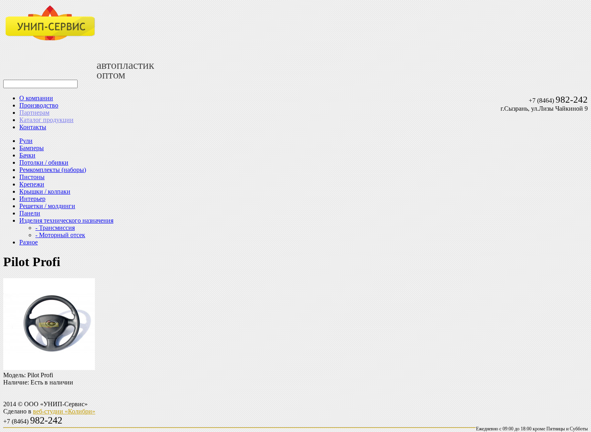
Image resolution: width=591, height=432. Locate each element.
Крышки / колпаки (44, 191)
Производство (38, 105)
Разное (28, 242)
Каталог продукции (46, 119)
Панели (29, 213)
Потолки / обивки (43, 162)
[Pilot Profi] (49, 367)
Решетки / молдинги (47, 206)
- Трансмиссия (55, 227)
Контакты (32, 127)
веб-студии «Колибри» (64, 411)
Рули (26, 140)
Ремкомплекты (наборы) (52, 169)
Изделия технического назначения (66, 220)
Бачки (27, 155)
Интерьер (32, 198)
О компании (36, 98)
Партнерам (34, 112)
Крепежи (31, 184)
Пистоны (32, 177)
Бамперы (31, 148)
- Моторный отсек (60, 235)
